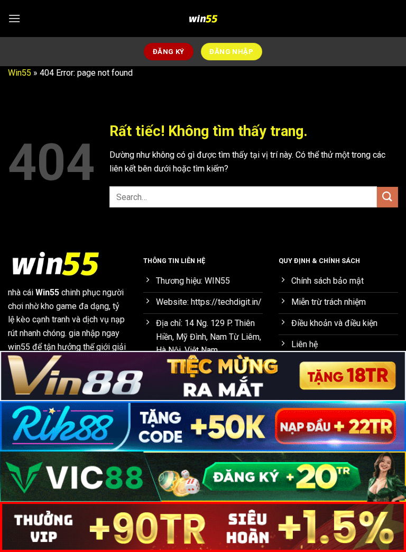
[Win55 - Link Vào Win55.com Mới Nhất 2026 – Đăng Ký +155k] (203, 18)
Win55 (19, 73)
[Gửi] (387, 197)
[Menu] (14, 18)
